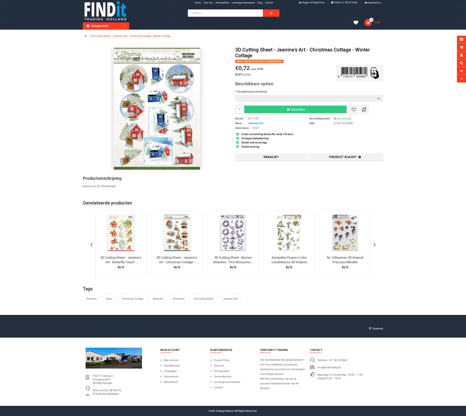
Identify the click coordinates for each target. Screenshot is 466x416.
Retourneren (171, 376)
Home (198, 3)
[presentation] (91, 244)
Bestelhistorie (172, 365)
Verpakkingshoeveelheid (252, 91)
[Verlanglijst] (353, 109)
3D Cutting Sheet (203, 298)
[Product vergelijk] (364, 109)
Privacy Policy (222, 360)
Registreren (319, 2)
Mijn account (171, 360)
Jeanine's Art (255, 123)
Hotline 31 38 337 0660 (345, 2)
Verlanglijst (170, 371)
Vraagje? (271, 157)
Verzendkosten (223, 376)
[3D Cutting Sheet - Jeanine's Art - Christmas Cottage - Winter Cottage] (157, 109)
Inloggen (305, 2)
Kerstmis (92, 298)
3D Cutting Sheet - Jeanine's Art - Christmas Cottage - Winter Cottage (131, 36)
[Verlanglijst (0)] (357, 23)
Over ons (208, 3)
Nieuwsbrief (171, 382)
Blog (260, 3)
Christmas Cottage (132, 298)
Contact (218, 387)
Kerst (109, 298)
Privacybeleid (222, 3)
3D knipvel (178, 298)
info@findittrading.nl (329, 367)
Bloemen (158, 298)
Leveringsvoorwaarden (243, 3)
